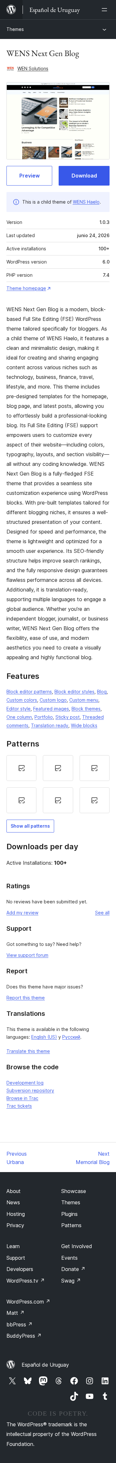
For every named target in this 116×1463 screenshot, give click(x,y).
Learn (13, 1246)
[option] (21, 768)
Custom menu (83, 700)
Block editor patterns (29, 691)
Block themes (86, 708)
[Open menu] (105, 9)
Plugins (69, 1214)
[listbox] (58, 784)
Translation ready (49, 725)
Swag (71, 1280)
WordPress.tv (25, 1280)
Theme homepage (26, 288)
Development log (25, 1082)
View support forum (27, 955)
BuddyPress (24, 1336)
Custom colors (21, 700)
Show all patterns (30, 826)
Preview (29, 175)
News (13, 1202)
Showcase (73, 1191)
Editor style (18, 708)
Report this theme (25, 997)
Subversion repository (30, 1090)
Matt (15, 1313)
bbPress (19, 1324)
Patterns (71, 1225)
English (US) (44, 1037)
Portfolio (43, 717)
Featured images (51, 708)
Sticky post (67, 717)
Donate (73, 1269)
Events (69, 1258)
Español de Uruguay (45, 1365)
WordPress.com (28, 1301)
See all (102, 912)
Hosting (15, 1214)
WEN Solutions (32, 68)
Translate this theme (28, 1051)
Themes (15, 29)
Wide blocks (84, 725)
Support (15, 1258)
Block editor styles (74, 691)
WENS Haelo (86, 202)
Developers (19, 1269)
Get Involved (76, 1246)
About (13, 1191)
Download (84, 175)
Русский (71, 1037)
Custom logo (53, 700)
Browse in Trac (22, 1098)
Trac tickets (19, 1106)
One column (19, 717)
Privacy (15, 1225)
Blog (102, 691)
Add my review (22, 912)
